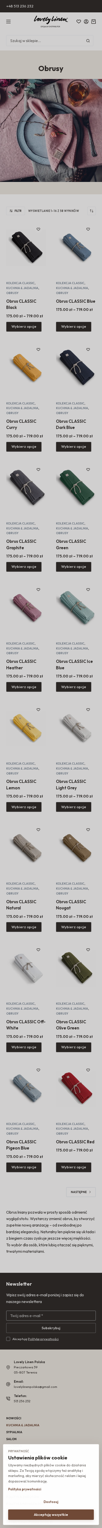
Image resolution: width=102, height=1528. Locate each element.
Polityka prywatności (24, 1489)
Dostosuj (51, 1502)
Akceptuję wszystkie (51, 1514)
